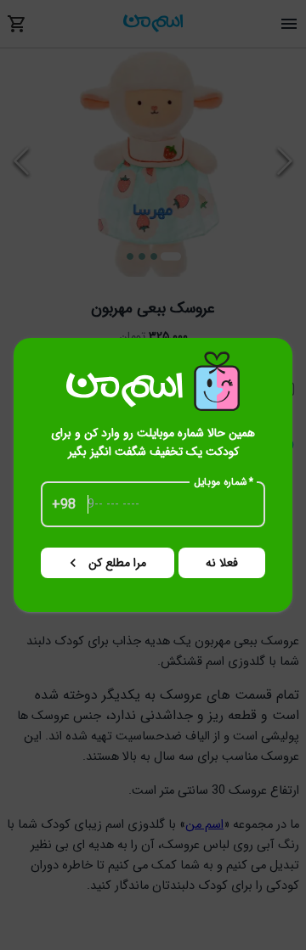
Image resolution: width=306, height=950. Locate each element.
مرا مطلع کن (117, 563)
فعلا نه (222, 563)
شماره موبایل (224, 482)
